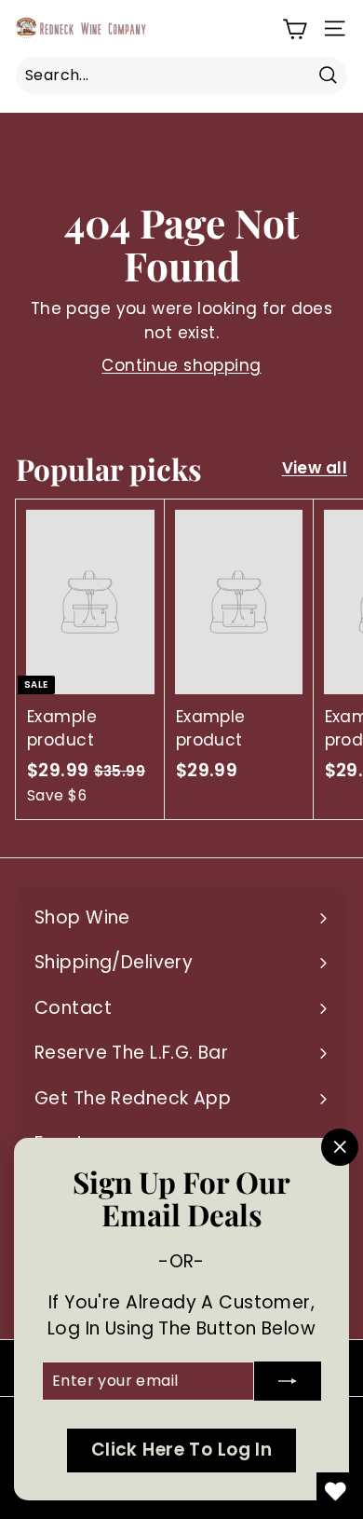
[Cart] (294, 28)
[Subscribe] (287, 1381)
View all (314, 468)
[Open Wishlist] (335, 1491)
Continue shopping (181, 365)
